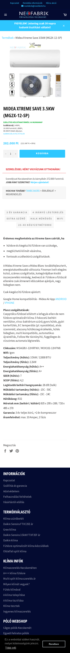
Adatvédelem (11, 491)
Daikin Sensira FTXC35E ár (18, 524)
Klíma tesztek (11, 606)
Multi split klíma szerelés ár (19, 578)
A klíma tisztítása (13, 600)
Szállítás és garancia (15, 486)
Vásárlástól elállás (13, 502)
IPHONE (9, 303)
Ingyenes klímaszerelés (17, 611)
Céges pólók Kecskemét (17, 628)
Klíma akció (51, 3)
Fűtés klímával (12, 589)
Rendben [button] (54, 644)
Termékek (8, 38)
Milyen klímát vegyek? (16, 584)
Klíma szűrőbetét (13, 518)
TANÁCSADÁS (33, 190)
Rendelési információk (32, 3)
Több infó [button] (10, 647)
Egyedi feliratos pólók (16, 633)
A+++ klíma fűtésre (14, 573)
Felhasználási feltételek (17, 496)
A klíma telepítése (14, 595)
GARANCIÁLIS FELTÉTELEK (14, 133)
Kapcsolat (14, 3)
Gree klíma (9, 529)
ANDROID (61, 299)
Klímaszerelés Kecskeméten (20, 568)
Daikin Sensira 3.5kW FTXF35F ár (21, 535)
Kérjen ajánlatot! (40, 182)
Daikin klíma (10, 540)
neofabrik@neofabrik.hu (35, 6)
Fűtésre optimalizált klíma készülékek (26, 546)
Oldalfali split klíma (14, 551)
